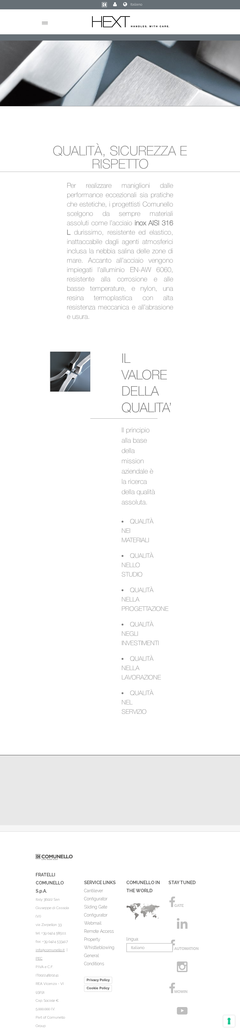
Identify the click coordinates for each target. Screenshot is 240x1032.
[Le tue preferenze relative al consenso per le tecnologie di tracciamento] (229, 1021)
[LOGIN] (115, 4)
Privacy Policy (98, 980)
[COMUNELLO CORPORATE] (104, 5)
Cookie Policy (98, 988)
